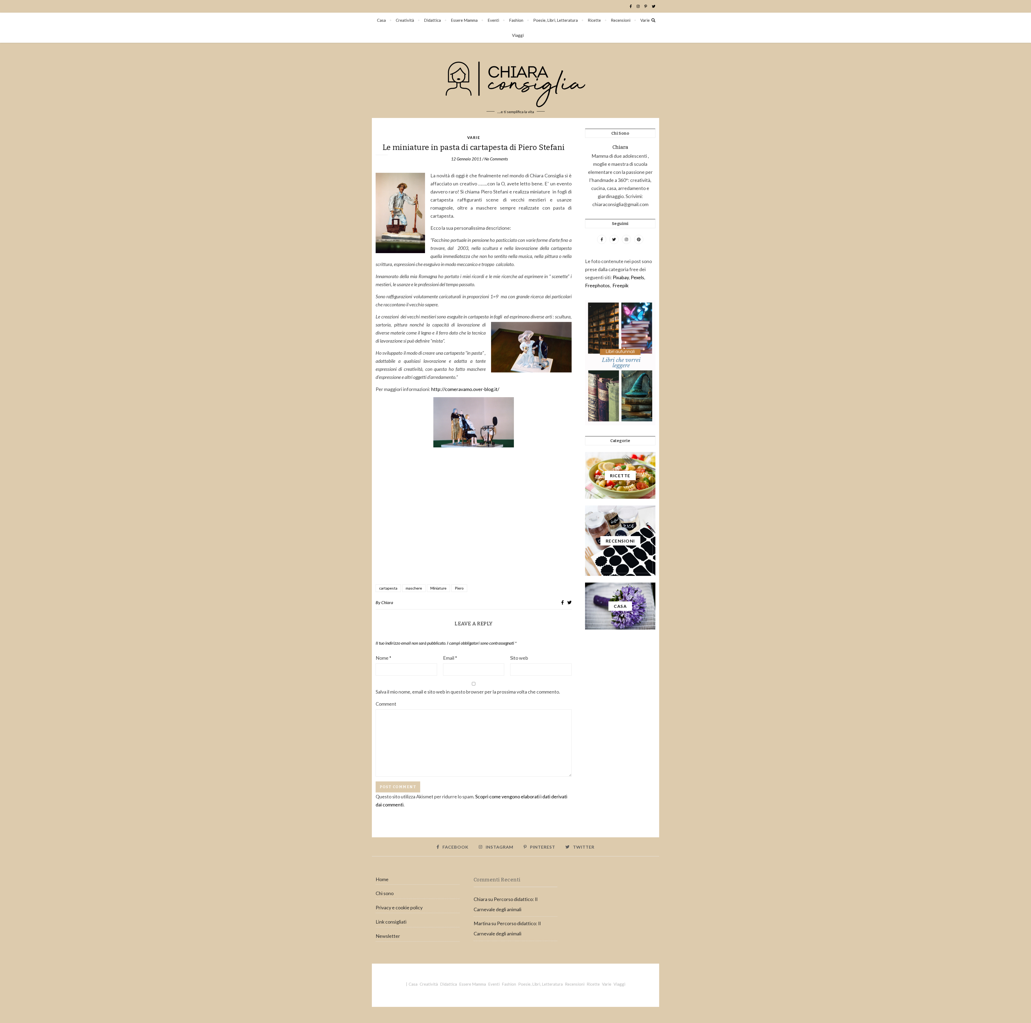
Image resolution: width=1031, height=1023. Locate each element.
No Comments (496, 158)
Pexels (637, 277)
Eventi (493, 20)
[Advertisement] (474, 522)
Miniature (438, 588)
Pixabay (621, 277)
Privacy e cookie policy (399, 907)
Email (450, 658)
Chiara (387, 602)
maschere (414, 588)
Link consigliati (391, 922)
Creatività (405, 20)
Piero (459, 588)
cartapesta (388, 588)
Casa (381, 20)
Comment (386, 704)
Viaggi (518, 35)
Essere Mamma (464, 20)
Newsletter (388, 936)
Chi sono (385, 893)
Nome (383, 658)
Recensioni (620, 20)
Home (382, 879)
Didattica (432, 20)
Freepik (620, 285)
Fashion (516, 20)
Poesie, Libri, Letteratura (555, 20)
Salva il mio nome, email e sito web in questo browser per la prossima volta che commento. (468, 692)
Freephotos (597, 285)
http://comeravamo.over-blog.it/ (465, 389)
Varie (645, 20)
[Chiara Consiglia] (515, 80)
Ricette (594, 20)
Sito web (519, 658)
